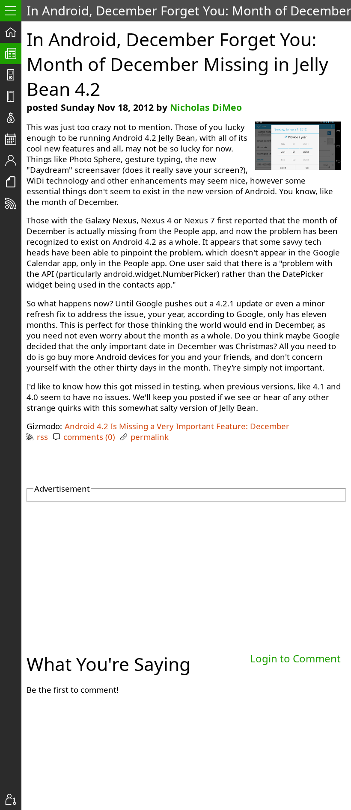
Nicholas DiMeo (206, 107)
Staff (13, 160)
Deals (13, 117)
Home (13, 32)
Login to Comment (295, 658)
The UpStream (13, 53)
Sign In (13, 799)
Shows (13, 75)
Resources (13, 182)
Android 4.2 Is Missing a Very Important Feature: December (177, 426)
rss (42, 436)
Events (13, 139)
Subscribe (13, 203)
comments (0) (89, 436)
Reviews (13, 96)
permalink (150, 436)
